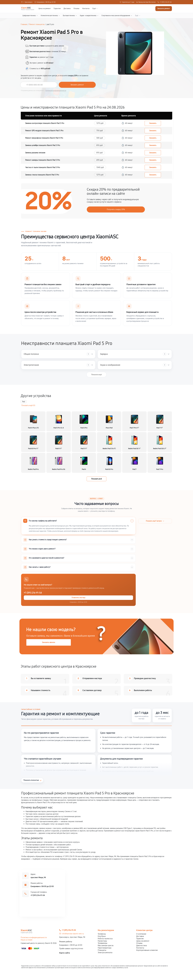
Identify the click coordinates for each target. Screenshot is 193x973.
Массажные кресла (105, 945)
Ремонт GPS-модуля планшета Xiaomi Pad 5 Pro (44, 131)
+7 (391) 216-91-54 (165, 2)
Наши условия (26, 940)
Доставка (67, 8)
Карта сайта (64, 953)
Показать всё (96, 479)
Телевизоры (102, 943)
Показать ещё (96, 375)
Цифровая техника (29, 16)
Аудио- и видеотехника (88, 16)
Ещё (94, 8)
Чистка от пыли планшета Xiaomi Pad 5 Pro (42, 167)
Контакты (86, 8)
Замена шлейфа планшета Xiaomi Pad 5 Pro (42, 145)
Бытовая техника (69, 16)
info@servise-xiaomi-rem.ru (73, 934)
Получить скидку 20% (116, 209)
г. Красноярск (27, 2)
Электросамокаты (105, 952)
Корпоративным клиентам (147, 950)
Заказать (152, 123)
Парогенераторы (104, 948)
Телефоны (102, 934)
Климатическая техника (49, 16)
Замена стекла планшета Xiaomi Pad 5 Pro (42, 175)
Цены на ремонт (44, 8)
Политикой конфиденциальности (55, 90)
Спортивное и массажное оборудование (115, 16)
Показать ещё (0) (28, 405)
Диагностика (141, 945)
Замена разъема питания (35, 153)
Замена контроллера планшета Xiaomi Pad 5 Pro (44, 123)
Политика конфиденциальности (34, 937)
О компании (141, 934)
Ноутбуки (102, 936)
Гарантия (57, 8)
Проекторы (102, 941)
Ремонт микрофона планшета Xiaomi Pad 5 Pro (44, 138)
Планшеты (102, 950)
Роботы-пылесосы (105, 939)
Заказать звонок (48, 642)
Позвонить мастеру (78, 598)
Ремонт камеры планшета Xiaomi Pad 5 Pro (42, 160)
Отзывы (76, 8)
